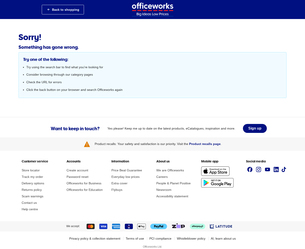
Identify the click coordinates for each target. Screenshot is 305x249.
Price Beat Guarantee (126, 170)
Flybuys (116, 190)
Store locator (31, 170)
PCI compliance (160, 238)
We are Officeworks (170, 170)
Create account (77, 170)
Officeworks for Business (84, 183)
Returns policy (32, 190)
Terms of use (135, 238)
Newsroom (163, 190)
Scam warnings (32, 196)
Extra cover (119, 183)
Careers (162, 177)
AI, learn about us (223, 238)
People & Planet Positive (173, 183)
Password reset (77, 177)
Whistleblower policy (191, 238)
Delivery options (33, 183)
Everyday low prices (125, 177)
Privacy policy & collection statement (94, 238)
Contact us (29, 202)
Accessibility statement (172, 196)
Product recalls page (205, 144)
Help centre (30, 209)
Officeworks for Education (85, 190)
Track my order (32, 177)
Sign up (254, 128)
